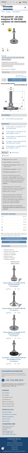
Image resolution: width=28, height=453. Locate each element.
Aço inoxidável (5, 393)
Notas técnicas (5, 421)
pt (16, 2)
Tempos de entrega (6, 412)
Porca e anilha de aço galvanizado (14, 118)
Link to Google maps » (7, 432)
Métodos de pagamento (8, 416)
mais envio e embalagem (21, 76)
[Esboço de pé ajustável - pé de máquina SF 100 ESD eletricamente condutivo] (14, 100)
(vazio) (25, 2)
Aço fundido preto (6, 399)
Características (15, 152)
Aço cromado (5, 395)
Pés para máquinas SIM (8, 406)
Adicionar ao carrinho (17, 79)
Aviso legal (14, 447)
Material (5, 152)
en (8, 3)
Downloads (14, 449)
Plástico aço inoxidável (7, 401)
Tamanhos (6, 155)
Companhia (4, 2)
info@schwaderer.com (7, 431)
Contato (14, 441)
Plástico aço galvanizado (8, 403)
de (5, 3)
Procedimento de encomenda (9, 414)
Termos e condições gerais (14, 443)
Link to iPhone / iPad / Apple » (9, 434)
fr (13, 2)
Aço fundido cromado (7, 397)
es (11, 2)
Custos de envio (6, 419)
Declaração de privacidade (15, 445)
